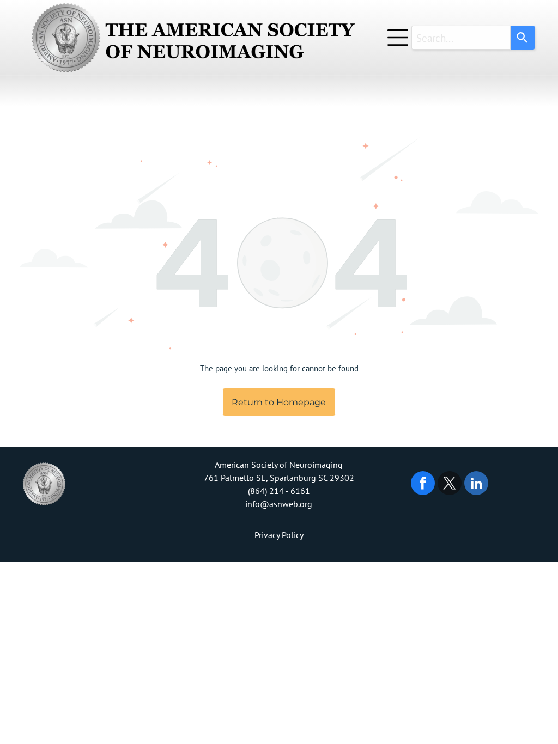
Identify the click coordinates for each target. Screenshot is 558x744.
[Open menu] (397, 37)
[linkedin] (476, 484)
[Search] (523, 38)
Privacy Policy (279, 534)
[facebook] (423, 484)
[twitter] (450, 484)
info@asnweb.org (278, 503)
